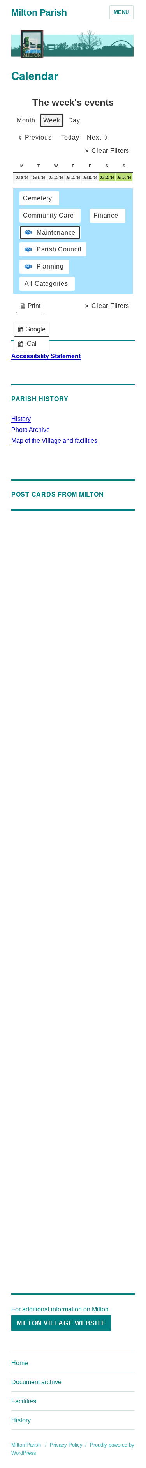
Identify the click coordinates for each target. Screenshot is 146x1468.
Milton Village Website (61, 1323)
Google (33, 331)
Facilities (23, 1401)
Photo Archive (30, 429)
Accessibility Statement (46, 356)
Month (26, 120)
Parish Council (59, 249)
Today (70, 137)
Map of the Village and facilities (54, 440)
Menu (121, 12)
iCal (28, 345)
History (21, 419)
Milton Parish (39, 12)
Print (29, 307)
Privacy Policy (66, 1445)
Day (74, 120)
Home (19, 1363)
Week (51, 120)
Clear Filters (110, 150)
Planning (50, 266)
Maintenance (56, 232)
